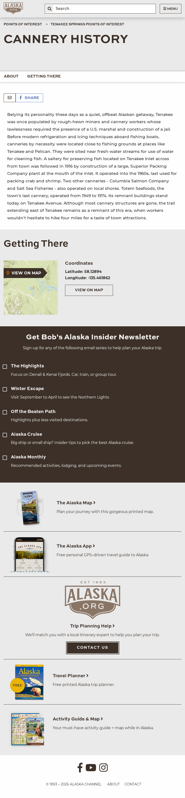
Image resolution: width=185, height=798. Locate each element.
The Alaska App (75, 546)
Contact (133, 784)
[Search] (49, 8)
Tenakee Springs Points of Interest (87, 24)
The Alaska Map (75, 503)
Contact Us (92, 648)
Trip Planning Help (91, 626)
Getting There (44, 76)
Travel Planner (69, 676)
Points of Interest (23, 24)
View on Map (89, 290)
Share (31, 98)
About (11, 76)
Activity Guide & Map (77, 719)
